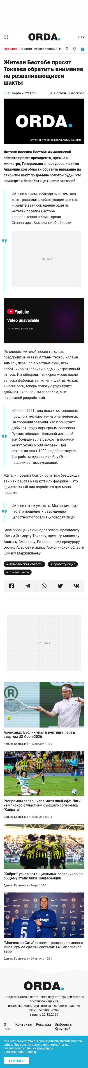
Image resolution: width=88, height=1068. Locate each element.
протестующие (64, 564)
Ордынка (11, 49)
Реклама (43, 1024)
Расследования (45, 49)
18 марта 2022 (18, 93)
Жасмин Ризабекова (69, 93)
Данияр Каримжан (16, 744)
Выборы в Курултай (63, 1026)
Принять (16, 1061)
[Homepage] (44, 37)
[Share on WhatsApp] (44, 586)
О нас (6, 1026)
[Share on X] (60, 586)
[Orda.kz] (44, 993)
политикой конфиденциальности (28, 1050)
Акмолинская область (25, 564)
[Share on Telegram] (28, 586)
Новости (25, 49)
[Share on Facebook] (12, 586)
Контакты (23, 1024)
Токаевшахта (19, 572)
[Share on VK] (76, 586)
